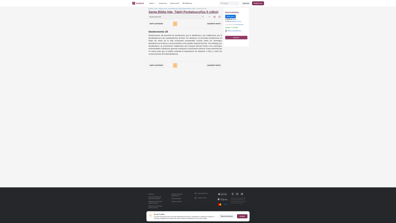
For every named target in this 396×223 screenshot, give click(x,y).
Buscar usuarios (176, 201)
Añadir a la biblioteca (234, 30)
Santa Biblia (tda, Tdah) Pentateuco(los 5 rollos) (181, 8)
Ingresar (246, 3)
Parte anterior (156, 24)
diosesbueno (239, 24)
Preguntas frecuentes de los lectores (155, 202)
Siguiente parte (214, 24)
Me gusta (231, 16)
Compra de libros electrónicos (176, 194)
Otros (156, 8)
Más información (227, 216)
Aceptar (242, 216)
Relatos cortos (163, 8)
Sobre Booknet (176, 198)
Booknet (150, 8)
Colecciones (174, 3)
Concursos (163, 3)
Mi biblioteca (187, 3)
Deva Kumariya (232, 12)
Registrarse (258, 3)
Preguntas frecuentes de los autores (155, 206)
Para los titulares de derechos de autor (154, 197)
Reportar (236, 37)
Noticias (151, 194)
